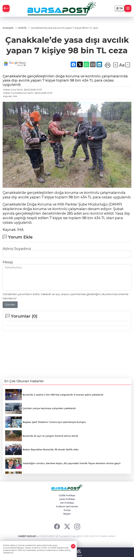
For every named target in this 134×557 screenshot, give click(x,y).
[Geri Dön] (6, 8)
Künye (67, 510)
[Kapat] (73, 546)
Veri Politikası (67, 502)
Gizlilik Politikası (67, 495)
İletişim (67, 513)
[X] (67, 526)
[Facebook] (57, 526)
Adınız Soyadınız (17, 249)
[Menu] (127, 8)
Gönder (10, 304)
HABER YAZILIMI (27, 536)
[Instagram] (77, 526)
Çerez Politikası (67, 499)
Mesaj (8, 262)
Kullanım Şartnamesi (67, 506)
